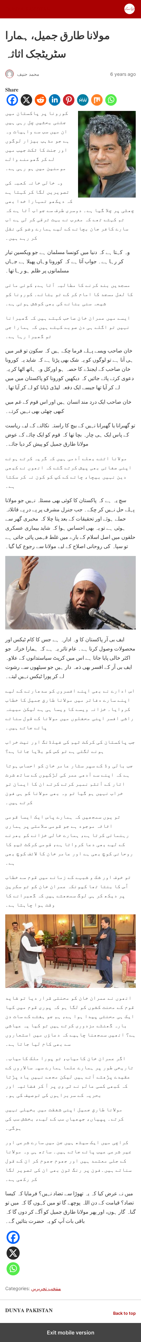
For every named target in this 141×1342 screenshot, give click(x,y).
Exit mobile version (70, 1332)
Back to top (124, 1313)
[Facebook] (12, 103)
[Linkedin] (55, 103)
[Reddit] (40, 103)
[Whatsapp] (111, 103)
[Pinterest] (69, 103)
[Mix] (97, 103)
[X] (26, 103)
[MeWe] (83, 103)
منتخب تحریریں (46, 1288)
